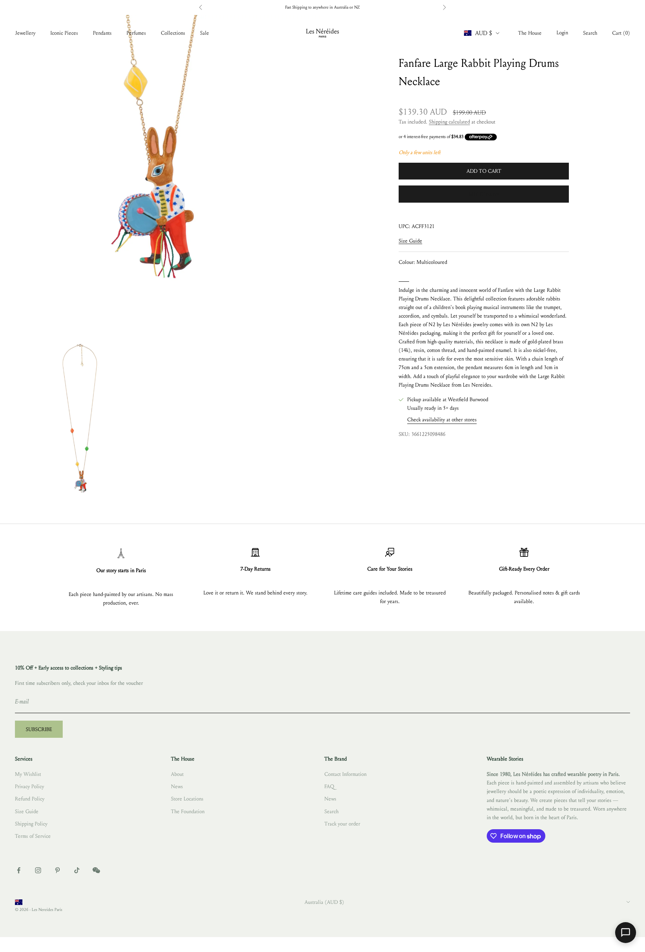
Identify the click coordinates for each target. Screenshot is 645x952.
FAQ (329, 786)
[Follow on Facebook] (18, 870)
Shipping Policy (31, 824)
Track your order (342, 824)
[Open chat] (625, 932)
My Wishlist (28, 774)
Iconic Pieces (64, 33)
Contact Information (345, 774)
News (177, 786)
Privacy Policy (29, 786)
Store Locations (187, 799)
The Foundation (188, 811)
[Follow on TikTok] (77, 870)
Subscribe (39, 729)
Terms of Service (33, 836)
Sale (204, 33)
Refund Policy (29, 799)
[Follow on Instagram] (38, 870)
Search (331, 811)
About (177, 774)
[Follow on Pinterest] (57, 870)
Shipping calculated (449, 122)
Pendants (102, 33)
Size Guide (410, 241)
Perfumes (136, 33)
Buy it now (483, 194)
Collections (173, 33)
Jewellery (25, 33)
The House (530, 33)
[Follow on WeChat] (96, 870)
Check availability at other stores (442, 419)
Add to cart (484, 171)
